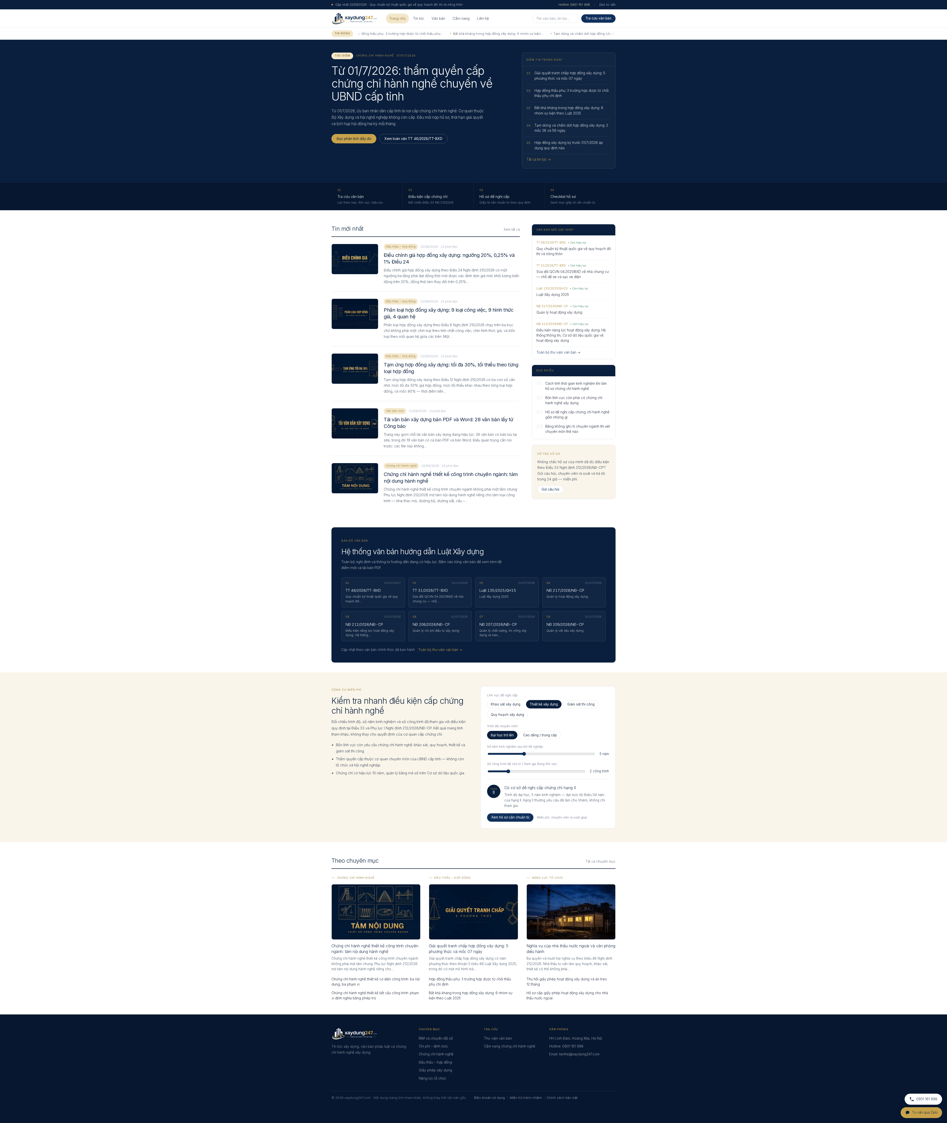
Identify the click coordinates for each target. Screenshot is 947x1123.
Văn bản (438, 18)
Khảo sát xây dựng (505, 704)
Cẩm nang (461, 18)
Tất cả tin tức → (539, 159)
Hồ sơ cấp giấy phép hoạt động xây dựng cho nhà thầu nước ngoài (567, 995)
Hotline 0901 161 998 (574, 4)
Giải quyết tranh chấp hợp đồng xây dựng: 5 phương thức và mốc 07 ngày (468, 948)
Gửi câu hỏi (550, 489)
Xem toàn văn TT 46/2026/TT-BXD (413, 138)
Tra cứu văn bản (598, 18)
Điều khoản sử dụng (489, 1098)
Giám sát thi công (581, 704)
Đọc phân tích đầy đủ (354, 138)
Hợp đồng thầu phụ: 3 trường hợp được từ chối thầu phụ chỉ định (470, 981)
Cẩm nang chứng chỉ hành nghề (509, 1046)
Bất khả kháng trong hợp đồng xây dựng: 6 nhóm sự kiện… (457, 34)
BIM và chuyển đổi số (436, 1038)
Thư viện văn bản (498, 1038)
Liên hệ (483, 18)
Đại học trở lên (502, 735)
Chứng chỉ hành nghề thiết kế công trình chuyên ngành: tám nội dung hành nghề (374, 948)
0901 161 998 (572, 1046)
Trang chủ (397, 18)
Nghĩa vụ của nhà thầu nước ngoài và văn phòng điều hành (571, 948)
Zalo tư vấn (607, 4)
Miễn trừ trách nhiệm (526, 1098)
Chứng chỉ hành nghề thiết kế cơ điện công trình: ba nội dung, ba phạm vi (375, 981)
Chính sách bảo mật (562, 1098)
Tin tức (418, 18)
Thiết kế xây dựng (544, 704)
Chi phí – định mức (433, 1046)
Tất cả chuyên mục (600, 861)
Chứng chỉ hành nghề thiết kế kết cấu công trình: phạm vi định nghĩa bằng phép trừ (375, 995)
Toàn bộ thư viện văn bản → (558, 352)
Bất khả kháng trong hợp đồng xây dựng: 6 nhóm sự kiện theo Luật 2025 (470, 995)
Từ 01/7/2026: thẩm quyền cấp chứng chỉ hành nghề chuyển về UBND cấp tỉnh (411, 83)
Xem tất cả (512, 229)
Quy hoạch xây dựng (507, 715)
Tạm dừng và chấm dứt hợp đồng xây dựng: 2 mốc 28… (556, 34)
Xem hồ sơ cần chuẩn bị (510, 817)
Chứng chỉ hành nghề (356, 877)
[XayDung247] (354, 18)
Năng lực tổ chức (548, 877)
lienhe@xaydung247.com (579, 1054)
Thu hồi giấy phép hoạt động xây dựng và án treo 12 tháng (567, 981)
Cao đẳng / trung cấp (540, 735)
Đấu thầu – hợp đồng (452, 877)
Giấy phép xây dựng (435, 1070)
